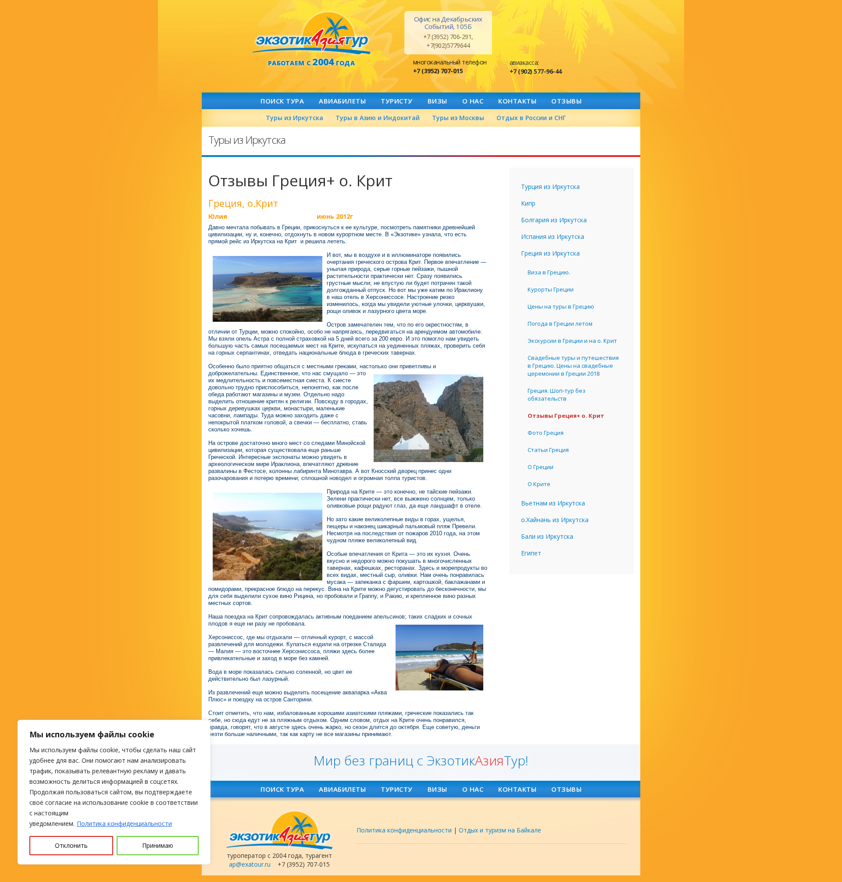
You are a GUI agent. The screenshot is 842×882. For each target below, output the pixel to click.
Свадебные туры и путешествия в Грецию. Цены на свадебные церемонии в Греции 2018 (573, 365)
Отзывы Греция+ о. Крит (566, 416)
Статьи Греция (548, 450)
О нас (473, 100)
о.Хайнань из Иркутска (555, 520)
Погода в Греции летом (560, 323)
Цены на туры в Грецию (561, 306)
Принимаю (157, 845)
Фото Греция (546, 433)
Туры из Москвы (458, 118)
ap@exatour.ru (250, 864)
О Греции (540, 467)
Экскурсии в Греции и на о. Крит (572, 341)
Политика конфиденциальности (124, 823)
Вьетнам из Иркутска (553, 503)
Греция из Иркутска (550, 253)
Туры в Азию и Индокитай (377, 118)
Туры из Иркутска (294, 118)
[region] (114, 792)
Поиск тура (282, 100)
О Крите (539, 484)
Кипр (528, 203)
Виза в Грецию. (549, 272)
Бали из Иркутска (547, 536)
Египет (531, 553)
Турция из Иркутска (550, 186)
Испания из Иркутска (552, 236)
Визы (437, 100)
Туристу (397, 100)
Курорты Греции (551, 289)
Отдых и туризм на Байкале (500, 830)
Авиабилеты (342, 100)
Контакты (517, 100)
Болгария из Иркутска (554, 220)
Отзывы (566, 100)
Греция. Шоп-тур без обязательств (556, 394)
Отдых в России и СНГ (531, 118)
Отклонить (71, 845)
